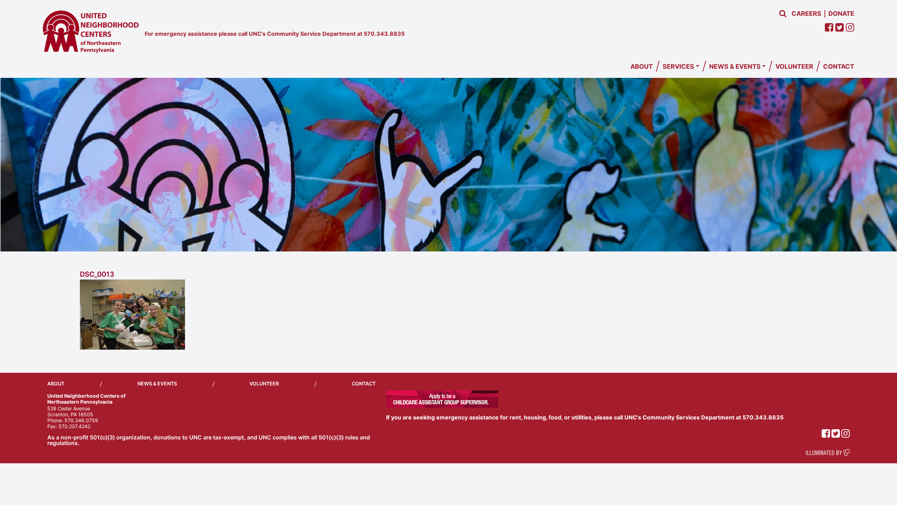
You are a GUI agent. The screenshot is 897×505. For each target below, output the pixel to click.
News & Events (735, 66)
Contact (838, 66)
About (641, 66)
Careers (806, 13)
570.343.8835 (384, 33)
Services (678, 66)
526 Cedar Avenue (68, 408)
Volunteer (794, 66)
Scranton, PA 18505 (70, 414)
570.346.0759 (81, 420)
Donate (841, 13)
